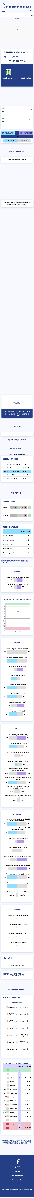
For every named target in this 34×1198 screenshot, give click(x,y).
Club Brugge (23, 1049)
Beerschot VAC (23, 1042)
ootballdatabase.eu (18, 7)
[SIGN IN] (31, 10)
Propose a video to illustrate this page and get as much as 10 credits (17, 413)
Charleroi (11, 1042)
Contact (17, 1171)
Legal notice (17, 1167)
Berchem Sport (11, 1014)
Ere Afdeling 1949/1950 (14, 52)
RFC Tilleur (11, 1049)
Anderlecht (11, 1007)
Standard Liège (23, 1035)
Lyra (11, 1028)
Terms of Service (17, 1175)
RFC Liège (23, 1007)
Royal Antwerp (11, 1021)
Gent (23, 1028)
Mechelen (11, 1035)
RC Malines (23, 1014)
